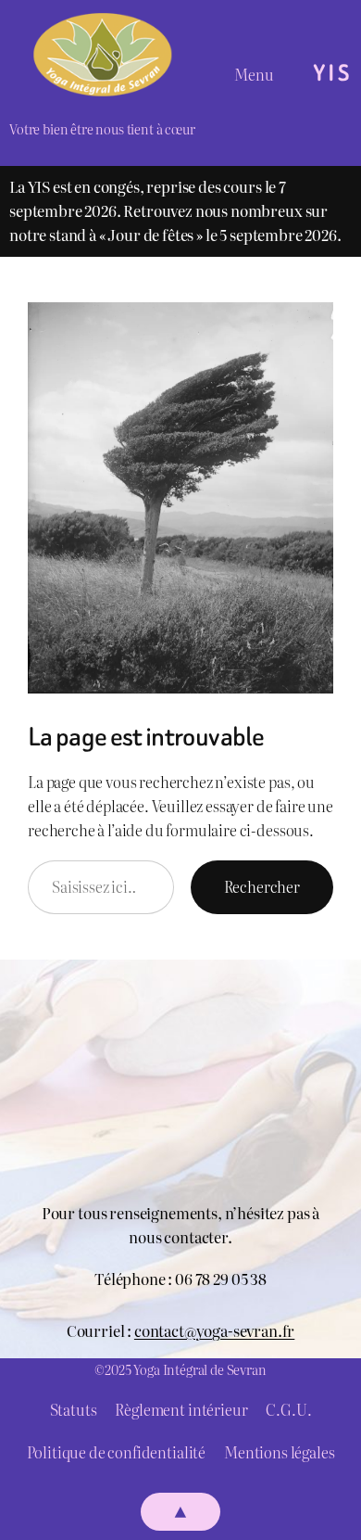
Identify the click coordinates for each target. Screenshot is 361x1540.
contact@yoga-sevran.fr (214, 1330)
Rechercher (262, 886)
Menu (254, 74)
